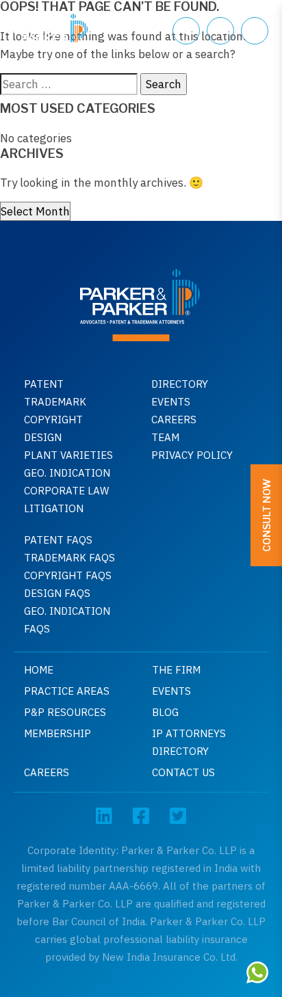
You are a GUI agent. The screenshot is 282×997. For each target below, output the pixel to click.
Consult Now (266, 515)
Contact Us (183, 772)
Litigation (54, 508)
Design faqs (57, 593)
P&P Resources (65, 712)
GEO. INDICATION (67, 472)
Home (38, 669)
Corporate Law (66, 490)
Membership (57, 733)
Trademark (55, 401)
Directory (179, 383)
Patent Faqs (58, 539)
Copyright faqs (68, 575)
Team (165, 437)
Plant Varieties (68, 455)
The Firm (176, 669)
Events (170, 401)
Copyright (53, 419)
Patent (44, 383)
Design (43, 437)
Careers (173, 419)
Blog (165, 712)
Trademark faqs (69, 557)
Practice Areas (67, 690)
